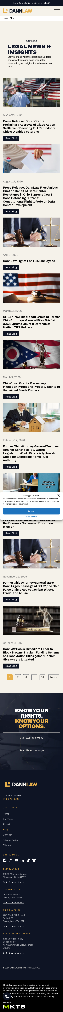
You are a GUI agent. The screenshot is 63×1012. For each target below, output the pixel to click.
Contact (7, 834)
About (6, 824)
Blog (5, 829)
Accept (31, 511)
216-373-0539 (41, 2)
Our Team (8, 819)
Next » (53, 677)
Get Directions (13, 882)
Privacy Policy (31, 516)
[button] (58, 495)
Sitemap (7, 845)
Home (5, 18)
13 (42, 677)
